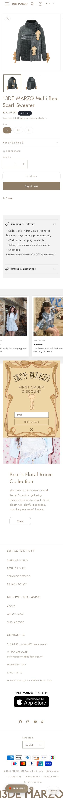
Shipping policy (51, 776)
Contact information (33, 781)
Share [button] (9, 198)
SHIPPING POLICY (17, 560)
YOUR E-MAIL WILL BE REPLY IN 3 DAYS (29, 680)
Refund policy (53, 771)
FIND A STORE (15, 622)
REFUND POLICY (16, 568)
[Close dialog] (31, 429)
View (20, 521)
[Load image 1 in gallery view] (12, 83)
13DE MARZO (18, 771)
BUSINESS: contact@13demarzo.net (27, 644)
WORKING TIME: (16, 664)
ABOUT (11, 606)
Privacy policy (14, 776)
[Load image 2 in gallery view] (31, 83)
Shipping (21, 118)
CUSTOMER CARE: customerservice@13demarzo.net (25, 654)
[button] (7, 4)
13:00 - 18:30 (15, 672)
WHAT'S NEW (15, 614)
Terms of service (32, 776)
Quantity (7, 157)
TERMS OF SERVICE (18, 576)
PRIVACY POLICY (16, 584)
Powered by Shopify (34, 771)
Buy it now (31, 186)
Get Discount (31, 422)
